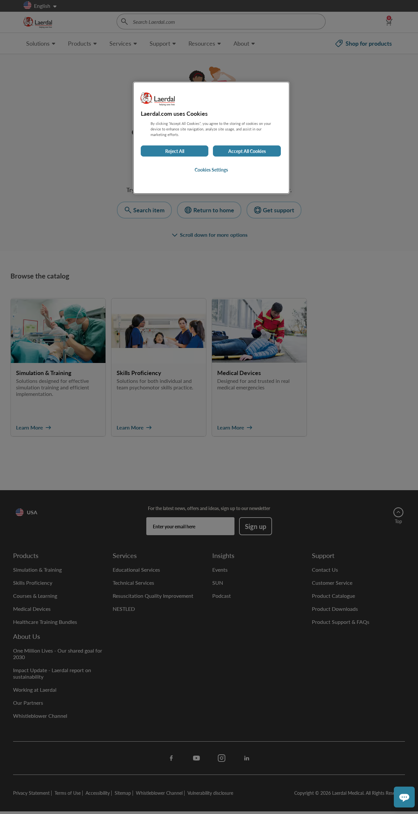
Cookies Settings (211, 169)
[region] (211, 138)
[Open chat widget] (404, 797)
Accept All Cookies (247, 151)
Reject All (174, 151)
